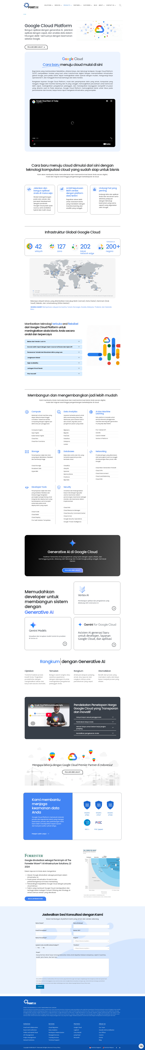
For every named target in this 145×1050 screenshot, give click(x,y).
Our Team (102, 1027)
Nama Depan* (40, 923)
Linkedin (119, 1047)
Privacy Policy (56, 1048)
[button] (120, 5)
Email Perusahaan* (41, 930)
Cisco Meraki (77, 1032)
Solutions (47, 5)
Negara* (75, 938)
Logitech (76, 1030)
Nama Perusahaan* (41, 938)
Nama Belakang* (78, 923)
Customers (87, 5)
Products (67, 5)
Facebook (116, 1047)
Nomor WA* (76, 930)
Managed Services (54, 1035)
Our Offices (102, 1032)
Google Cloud (78, 1027)
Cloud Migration (53, 1027)
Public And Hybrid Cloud (30, 1032)
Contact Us (110, 5)
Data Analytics (53, 1030)
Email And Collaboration (30, 1027)
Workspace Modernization (56, 1032)
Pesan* (38, 952)
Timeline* (76, 945)
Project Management (29, 1038)
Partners (77, 5)
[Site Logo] (31, 5)
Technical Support (54, 1040)
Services (57, 5)
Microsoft (76, 1038)
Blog (95, 5)
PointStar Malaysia (109, 1048)
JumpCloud (77, 1035)
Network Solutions (28, 1040)
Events (101, 1038)
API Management (28, 1035)
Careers (101, 1035)
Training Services (54, 1038)
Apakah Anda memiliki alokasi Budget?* (47, 945)
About (101, 5)
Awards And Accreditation (106, 1030)
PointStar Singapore (96, 1048)
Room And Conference (30, 1030)
